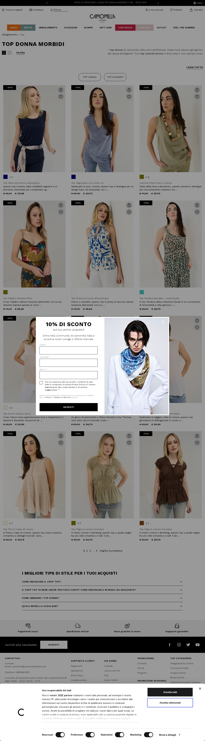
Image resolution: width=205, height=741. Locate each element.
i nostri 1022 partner (61, 695)
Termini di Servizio (62, 397)
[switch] (90, 734)
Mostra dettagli (167, 734)
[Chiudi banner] (200, 689)
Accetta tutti (170, 692)
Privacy (48, 397)
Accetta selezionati (170, 702)
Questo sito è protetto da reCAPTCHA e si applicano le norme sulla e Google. (67, 396)
